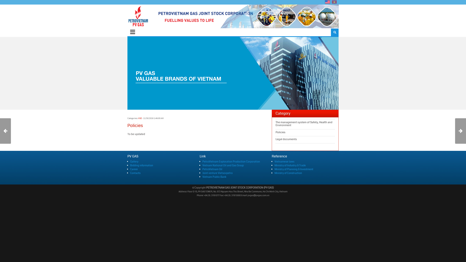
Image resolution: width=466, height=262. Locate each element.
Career (134, 169)
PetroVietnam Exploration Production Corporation (231, 161)
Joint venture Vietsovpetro (217, 173)
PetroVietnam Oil (212, 169)
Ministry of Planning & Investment (294, 169)
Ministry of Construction (288, 173)
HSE (140, 118)
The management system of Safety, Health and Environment (305, 124)
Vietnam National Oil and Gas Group (223, 165)
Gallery (134, 161)
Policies (305, 132)
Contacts (135, 173)
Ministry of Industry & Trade (290, 165)
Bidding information (141, 165)
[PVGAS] (138, 16)
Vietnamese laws (284, 161)
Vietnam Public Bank (214, 177)
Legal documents (305, 139)
